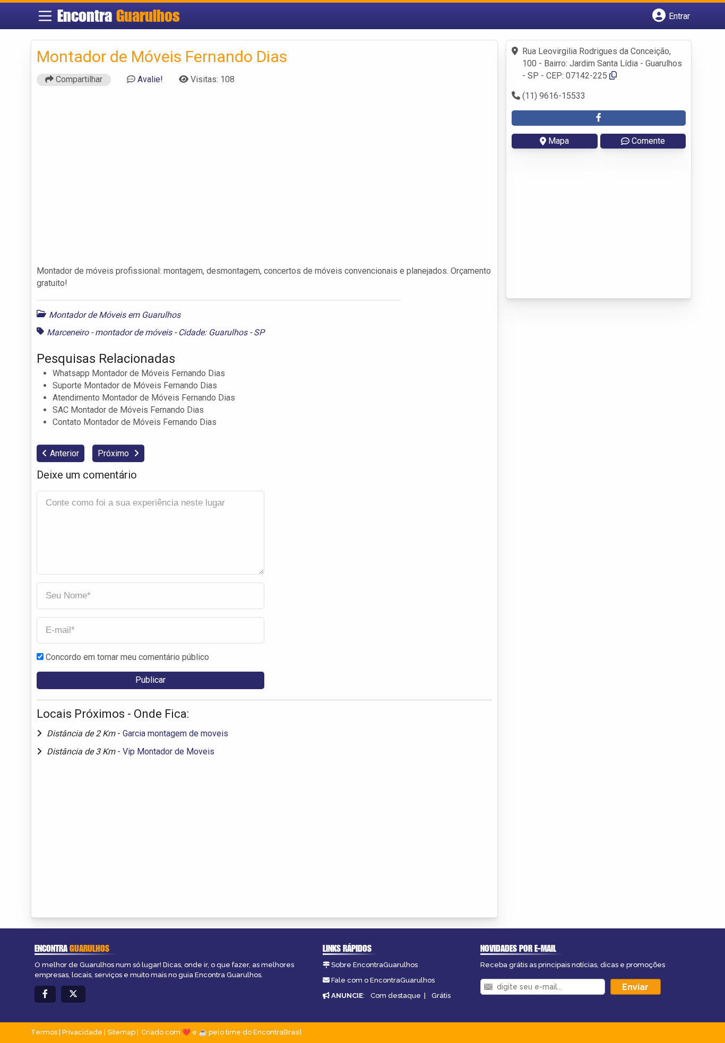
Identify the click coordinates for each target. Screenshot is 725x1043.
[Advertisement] (264, 180)
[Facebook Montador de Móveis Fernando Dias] (599, 118)
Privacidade (82, 1032)
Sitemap (121, 1032)
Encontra (118, 15)
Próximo (114, 453)
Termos (44, 1032)
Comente (648, 141)
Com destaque (395, 995)
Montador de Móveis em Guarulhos (114, 315)
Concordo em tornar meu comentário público (127, 657)
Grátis (441, 995)
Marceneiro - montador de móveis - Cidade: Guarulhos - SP (155, 332)
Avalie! (150, 79)
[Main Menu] (45, 16)
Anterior (64, 453)
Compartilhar (78, 79)
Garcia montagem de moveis (175, 733)
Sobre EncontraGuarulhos (374, 965)
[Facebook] (45, 994)
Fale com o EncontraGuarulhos (383, 980)
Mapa (558, 141)
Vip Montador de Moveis (168, 751)
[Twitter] (73, 994)
